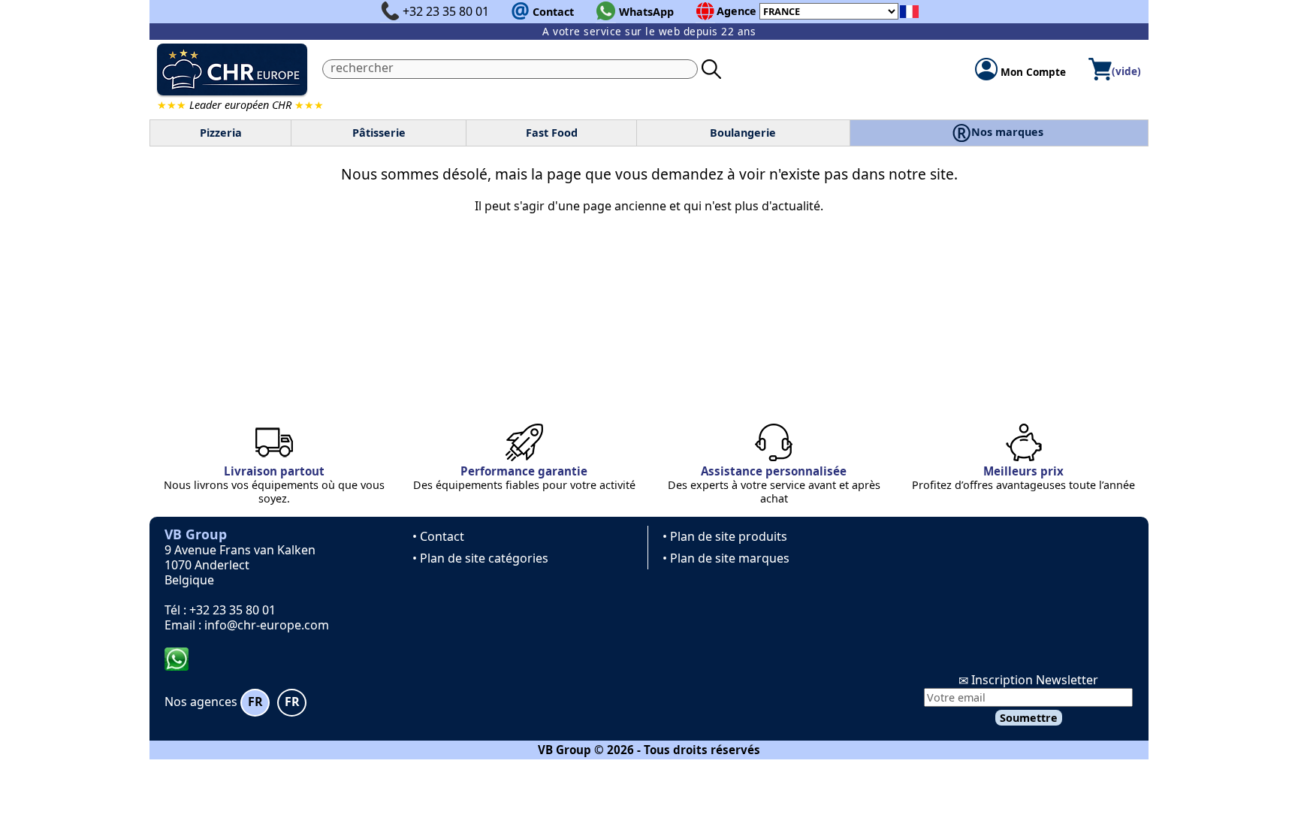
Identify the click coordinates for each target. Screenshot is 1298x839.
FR (255, 701)
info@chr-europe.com (266, 625)
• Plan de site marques (726, 558)
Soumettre (1029, 718)
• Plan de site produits (725, 536)
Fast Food (552, 132)
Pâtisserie (379, 132)
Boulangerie (743, 132)
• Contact (438, 536)
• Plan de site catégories (480, 558)
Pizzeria (221, 132)
